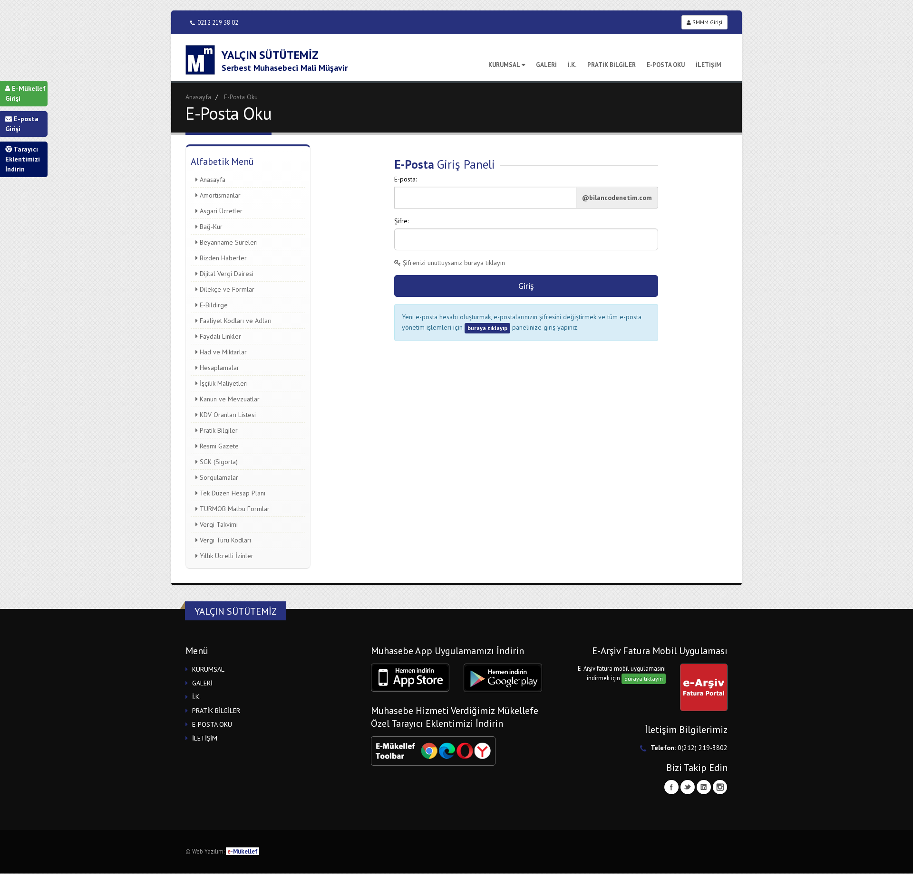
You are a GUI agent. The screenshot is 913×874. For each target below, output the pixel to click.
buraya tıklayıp (487, 328)
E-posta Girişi (22, 123)
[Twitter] (687, 787)
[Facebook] (671, 787)
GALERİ (546, 65)
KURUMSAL (504, 65)
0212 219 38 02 (217, 22)
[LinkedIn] (704, 787)
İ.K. (572, 65)
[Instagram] (720, 787)
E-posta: (405, 179)
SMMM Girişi (706, 22)
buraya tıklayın (643, 678)
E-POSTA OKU (666, 65)
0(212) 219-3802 (703, 747)
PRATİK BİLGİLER (611, 65)
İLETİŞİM (708, 65)
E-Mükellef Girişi (25, 93)
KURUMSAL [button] (208, 669)
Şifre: (401, 221)
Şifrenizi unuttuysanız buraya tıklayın (453, 262)
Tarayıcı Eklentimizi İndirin (22, 159)
